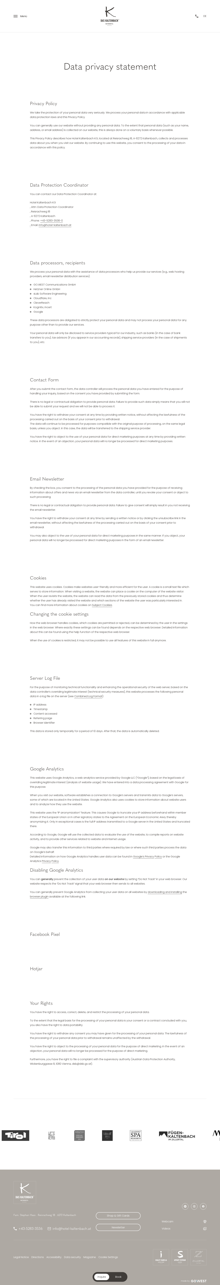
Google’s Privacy (143, 856)
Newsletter (118, 1227)
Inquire (102, 1277)
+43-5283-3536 (30, 1228)
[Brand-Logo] (110, 16)
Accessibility (54, 1257)
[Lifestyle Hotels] (38, 1135)
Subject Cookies (102, 605)
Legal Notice (21, 1257)
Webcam (167, 1221)
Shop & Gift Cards (118, 1216)
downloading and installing (165, 892)
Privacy (46, 861)
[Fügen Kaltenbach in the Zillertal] (163, 1135)
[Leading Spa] (122, 1135)
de (204, 16)
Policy (158, 856)
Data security (72, 1257)
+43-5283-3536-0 (51, 220)
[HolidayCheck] (66, 1135)
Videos (166, 1228)
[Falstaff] (94, 1135)
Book (118, 1277)
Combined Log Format (88, 696)
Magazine (89, 1257)
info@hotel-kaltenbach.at (55, 225)
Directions (37, 1257)
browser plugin (39, 896)
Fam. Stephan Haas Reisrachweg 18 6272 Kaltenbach (45, 1215)
